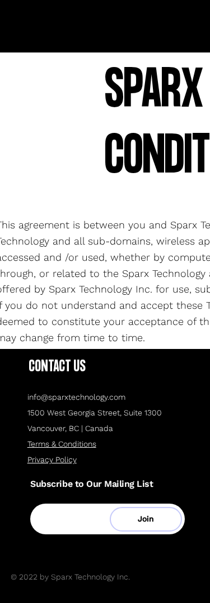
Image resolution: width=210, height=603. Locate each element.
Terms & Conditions (61, 443)
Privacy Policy (52, 459)
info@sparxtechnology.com (76, 397)
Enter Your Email (70, 494)
